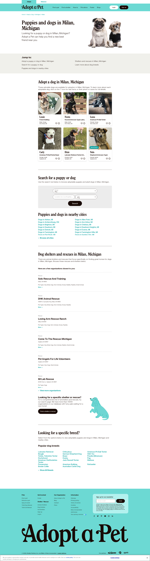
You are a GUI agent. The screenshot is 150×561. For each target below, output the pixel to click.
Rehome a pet (26, 500)
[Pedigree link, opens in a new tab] (120, 552)
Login (114, 7)
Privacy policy (75, 500)
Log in (39, 514)
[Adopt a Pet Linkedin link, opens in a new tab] (112, 516)
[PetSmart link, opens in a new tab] (112, 553)
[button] (56, 123)
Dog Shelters (41, 507)
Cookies (73, 505)
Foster (92, 7)
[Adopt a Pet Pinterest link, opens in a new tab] (102, 516)
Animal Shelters (42, 505)
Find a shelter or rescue (47, 411)
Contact (56, 502)
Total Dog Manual (27, 505)
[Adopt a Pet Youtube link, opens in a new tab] (105, 516)
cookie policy (69, 557)
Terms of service (75, 502)
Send (120, 501)
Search (75, 203)
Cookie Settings (61, 553)
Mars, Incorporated (76, 510)
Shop (98, 7)
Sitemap (73, 498)
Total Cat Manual (27, 507)
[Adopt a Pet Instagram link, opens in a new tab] (109, 516)
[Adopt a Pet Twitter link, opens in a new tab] (98, 516)
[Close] (147, 558)
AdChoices (74, 512)
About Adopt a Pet (59, 498)
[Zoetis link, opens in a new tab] (126, 553)
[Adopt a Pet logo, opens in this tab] (75, 537)
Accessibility (74, 507)
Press (55, 505)
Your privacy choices (77, 514)
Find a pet (25, 498)
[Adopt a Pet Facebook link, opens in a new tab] (94, 516)
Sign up (124, 7)
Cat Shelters (41, 509)
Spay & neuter (26, 502)
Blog (55, 500)
